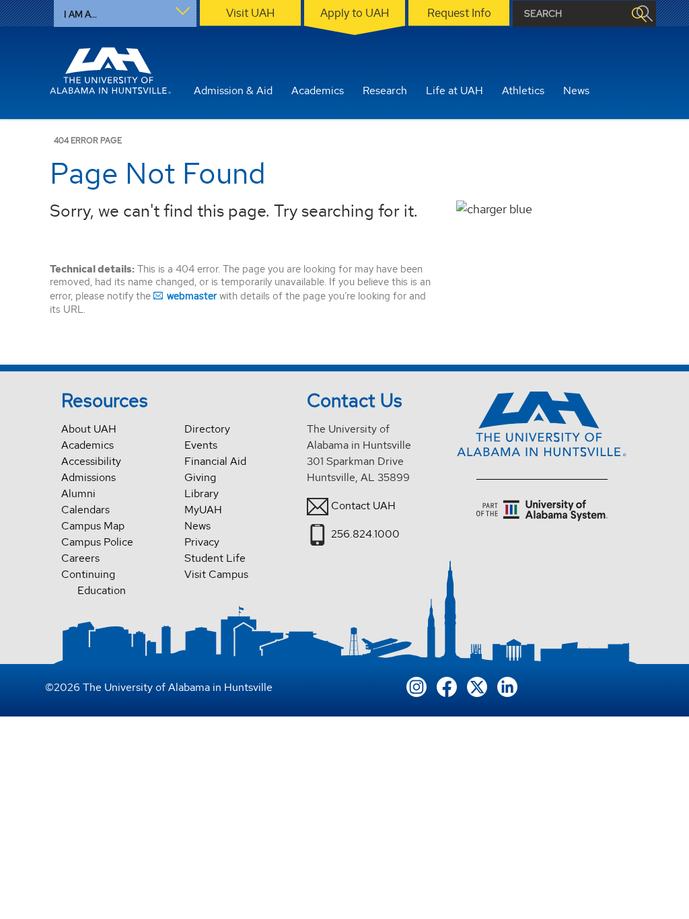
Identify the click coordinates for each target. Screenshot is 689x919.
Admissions (88, 477)
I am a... (80, 14)
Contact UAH (363, 506)
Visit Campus (216, 574)
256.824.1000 (365, 534)
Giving (200, 477)
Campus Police (97, 542)
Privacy (201, 542)
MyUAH (203, 510)
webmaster (192, 295)
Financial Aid (215, 461)
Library (201, 493)
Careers (80, 558)
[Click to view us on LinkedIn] (507, 685)
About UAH (88, 429)
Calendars (85, 510)
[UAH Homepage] (110, 70)
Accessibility (91, 461)
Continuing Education (93, 582)
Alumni (78, 493)
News (197, 526)
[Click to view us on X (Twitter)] (477, 685)
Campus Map (92, 526)
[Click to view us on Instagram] (416, 685)
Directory (207, 429)
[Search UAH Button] (638, 14)
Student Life (215, 558)
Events (200, 445)
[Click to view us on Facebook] (447, 685)
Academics (87, 445)
